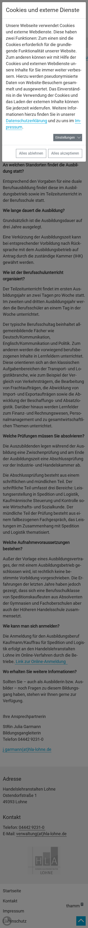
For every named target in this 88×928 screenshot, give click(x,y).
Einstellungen (65, 137)
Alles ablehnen (31, 153)
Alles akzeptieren (65, 153)
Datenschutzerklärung (26, 120)
